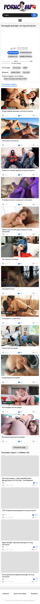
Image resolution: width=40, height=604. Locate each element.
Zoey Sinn (26, 72)
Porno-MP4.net (16, 600)
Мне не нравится (14, 49)
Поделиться (12, 56)
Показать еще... (20, 447)
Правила (34, 594)
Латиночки (17, 68)
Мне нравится (11, 49)
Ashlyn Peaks (15, 72)
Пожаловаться (25, 52)
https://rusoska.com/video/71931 (15, 79)
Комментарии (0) (26, 56)
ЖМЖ (25, 68)
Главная (5, 594)
